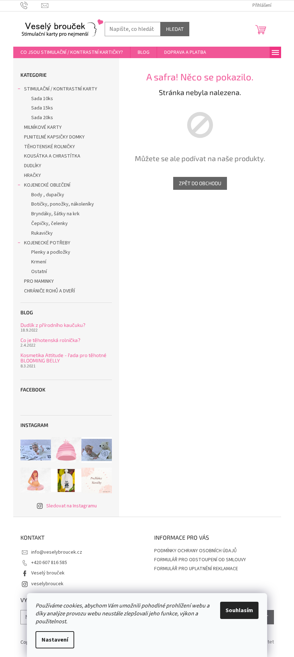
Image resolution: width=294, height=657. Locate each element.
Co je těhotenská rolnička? (50, 340)
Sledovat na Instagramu (71, 506)
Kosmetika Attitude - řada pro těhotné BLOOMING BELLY (63, 357)
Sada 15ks (42, 108)
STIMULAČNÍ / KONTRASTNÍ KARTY (60, 89)
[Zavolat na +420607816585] (31, 5)
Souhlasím (239, 610)
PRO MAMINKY (39, 281)
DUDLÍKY (32, 165)
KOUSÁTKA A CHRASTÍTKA (52, 156)
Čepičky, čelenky (49, 223)
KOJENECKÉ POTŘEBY (47, 243)
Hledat (175, 29)
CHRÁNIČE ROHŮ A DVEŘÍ (50, 291)
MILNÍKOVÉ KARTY (43, 127)
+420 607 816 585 (49, 562)
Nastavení (55, 640)
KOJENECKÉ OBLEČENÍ (47, 185)
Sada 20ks (42, 117)
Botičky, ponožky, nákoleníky (62, 204)
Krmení (38, 262)
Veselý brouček (48, 573)
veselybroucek (47, 583)
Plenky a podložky (50, 252)
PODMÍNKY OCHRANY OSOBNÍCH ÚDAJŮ (195, 550)
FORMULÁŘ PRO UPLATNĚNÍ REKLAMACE (196, 568)
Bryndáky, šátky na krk (55, 213)
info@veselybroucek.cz (56, 552)
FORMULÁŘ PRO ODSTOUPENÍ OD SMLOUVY (200, 559)
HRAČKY (32, 175)
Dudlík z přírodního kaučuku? (52, 325)
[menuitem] (71, 52)
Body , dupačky (47, 194)
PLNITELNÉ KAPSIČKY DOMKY (54, 137)
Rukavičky (42, 233)
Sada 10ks (42, 98)
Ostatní (39, 271)
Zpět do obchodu (200, 183)
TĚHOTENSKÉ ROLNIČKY (49, 146)
